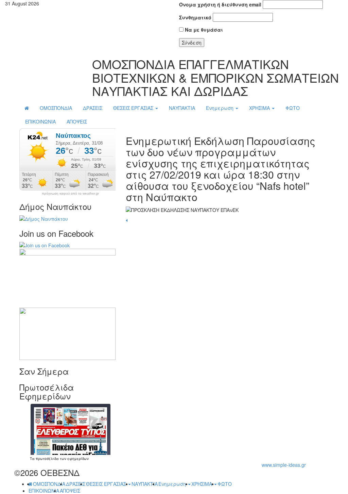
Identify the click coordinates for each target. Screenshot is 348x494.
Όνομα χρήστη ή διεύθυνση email (220, 4)
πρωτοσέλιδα (47, 458)
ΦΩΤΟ (292, 107)
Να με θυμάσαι (203, 29)
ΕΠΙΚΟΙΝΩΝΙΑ (40, 121)
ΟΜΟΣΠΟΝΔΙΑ (56, 107)
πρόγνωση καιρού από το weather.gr (70, 193)
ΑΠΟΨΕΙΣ (77, 121)
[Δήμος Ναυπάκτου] (43, 217)
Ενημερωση (220, 107)
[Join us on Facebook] (44, 244)
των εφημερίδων (74, 458)
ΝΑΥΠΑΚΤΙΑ (182, 107)
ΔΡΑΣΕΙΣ (92, 107)
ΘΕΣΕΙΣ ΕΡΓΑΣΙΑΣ (134, 107)
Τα (33, 458)
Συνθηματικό (195, 17)
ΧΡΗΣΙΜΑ (260, 107)
